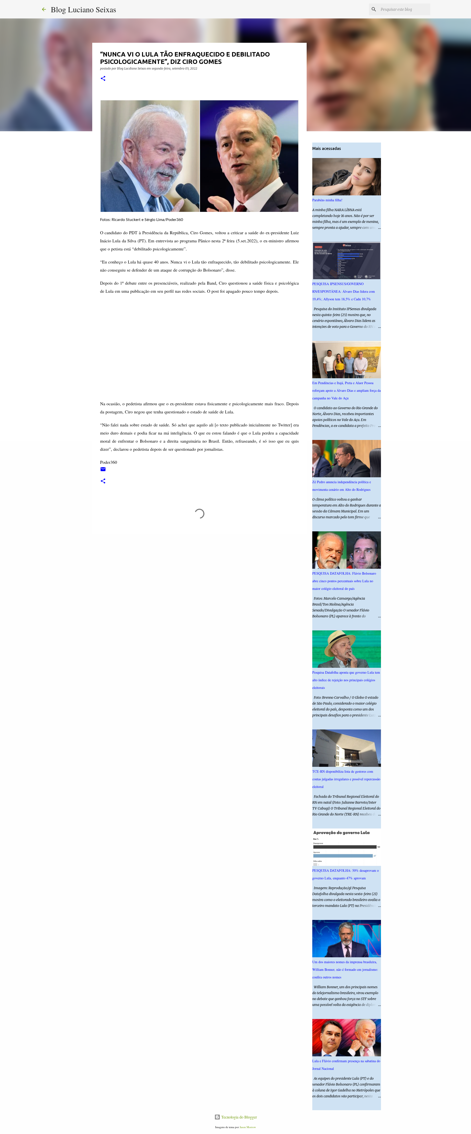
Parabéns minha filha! (327, 200)
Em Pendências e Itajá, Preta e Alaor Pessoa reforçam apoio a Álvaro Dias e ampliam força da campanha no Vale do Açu (346, 390)
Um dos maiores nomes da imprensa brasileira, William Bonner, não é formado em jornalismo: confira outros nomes (345, 969)
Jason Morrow (248, 1127)
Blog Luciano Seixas (83, 9)
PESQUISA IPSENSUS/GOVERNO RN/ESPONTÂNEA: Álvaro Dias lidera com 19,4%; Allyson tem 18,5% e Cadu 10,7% (343, 291)
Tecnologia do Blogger (238, 1116)
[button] (103, 78)
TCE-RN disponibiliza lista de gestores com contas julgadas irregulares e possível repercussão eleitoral (346, 779)
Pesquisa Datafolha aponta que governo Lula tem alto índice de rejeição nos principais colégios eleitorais (346, 680)
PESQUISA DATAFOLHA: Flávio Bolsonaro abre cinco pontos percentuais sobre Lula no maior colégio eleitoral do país (344, 581)
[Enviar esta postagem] (103, 471)
